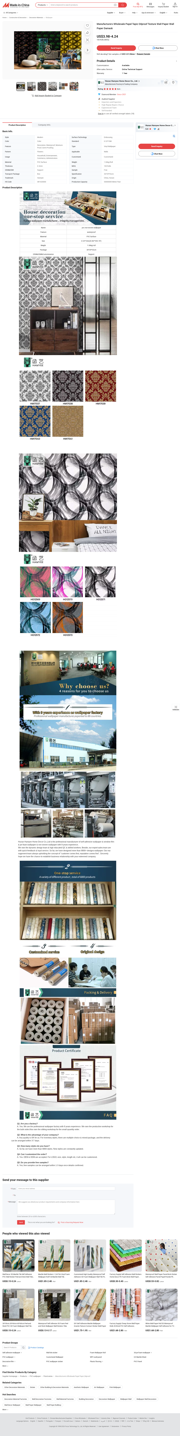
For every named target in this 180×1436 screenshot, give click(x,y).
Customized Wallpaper (54, 1357)
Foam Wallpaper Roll (98, 1352)
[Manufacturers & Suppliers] (15, 5)
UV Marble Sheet (140, 1357)
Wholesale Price (93, 1418)
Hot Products (30, 1418)
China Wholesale (80, 1418)
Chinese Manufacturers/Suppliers (61, 1418)
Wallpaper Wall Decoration (146, 1399)
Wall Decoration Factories (41, 1399)
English (32, 1421)
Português (49, 1421)
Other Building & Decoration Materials (54, 1387)
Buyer (121, 12)
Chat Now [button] (159, 48)
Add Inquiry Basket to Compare (48, 95)
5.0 (147, 129)
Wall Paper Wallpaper (33, 1405)
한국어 (110, 1421)
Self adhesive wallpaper (11, 1352)
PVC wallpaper (8, 1357)
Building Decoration (86, 1399)
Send (21, 1222)
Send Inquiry (116, 48)
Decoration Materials (36, 17)
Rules (176, 12)
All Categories (11, 12)
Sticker (32, 1387)
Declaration (115, 1426)
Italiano (77, 1421)
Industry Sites (105, 1418)
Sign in (175, 6)
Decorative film (8, 1361)
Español (40, 1421)
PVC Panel (138, 1361)
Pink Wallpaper (115, 1387)
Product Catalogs (37, 1347)
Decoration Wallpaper (107, 1399)
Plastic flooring (95, 1361)
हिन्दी (123, 1421)
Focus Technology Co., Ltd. (74, 1426)
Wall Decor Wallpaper (12, 1405)
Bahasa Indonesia (158, 1421)
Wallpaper (49, 17)
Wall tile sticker (51, 1352)
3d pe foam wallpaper (142, 1352)
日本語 (117, 1421)
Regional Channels (119, 1418)
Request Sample (143, 54)
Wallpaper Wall (125, 1399)
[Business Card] (174, 136)
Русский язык (68, 1421)
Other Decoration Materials (14, 1387)
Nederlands (94, 1421)
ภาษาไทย (130, 1421)
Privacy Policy (126, 1426)
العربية (103, 1421)
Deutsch (85, 1421)
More (4, 1409)
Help (134, 12)
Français (58, 1421)
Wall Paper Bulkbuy (54, 1405)
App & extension (148, 12)
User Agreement (103, 1426)
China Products (42, 1418)
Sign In (100, 113)
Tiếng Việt (146, 1421)
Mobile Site (143, 1418)
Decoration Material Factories (15, 1399)
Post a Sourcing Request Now (70, 1222)
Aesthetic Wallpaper (81, 1387)
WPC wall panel (96, 1357)
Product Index (132, 1418)
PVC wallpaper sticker (54, 1361)
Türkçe (138, 1421)
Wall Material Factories (65, 1399)
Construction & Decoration (18, 17)
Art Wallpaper (99, 1387)
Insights (152, 1418)
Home (4, 17)
